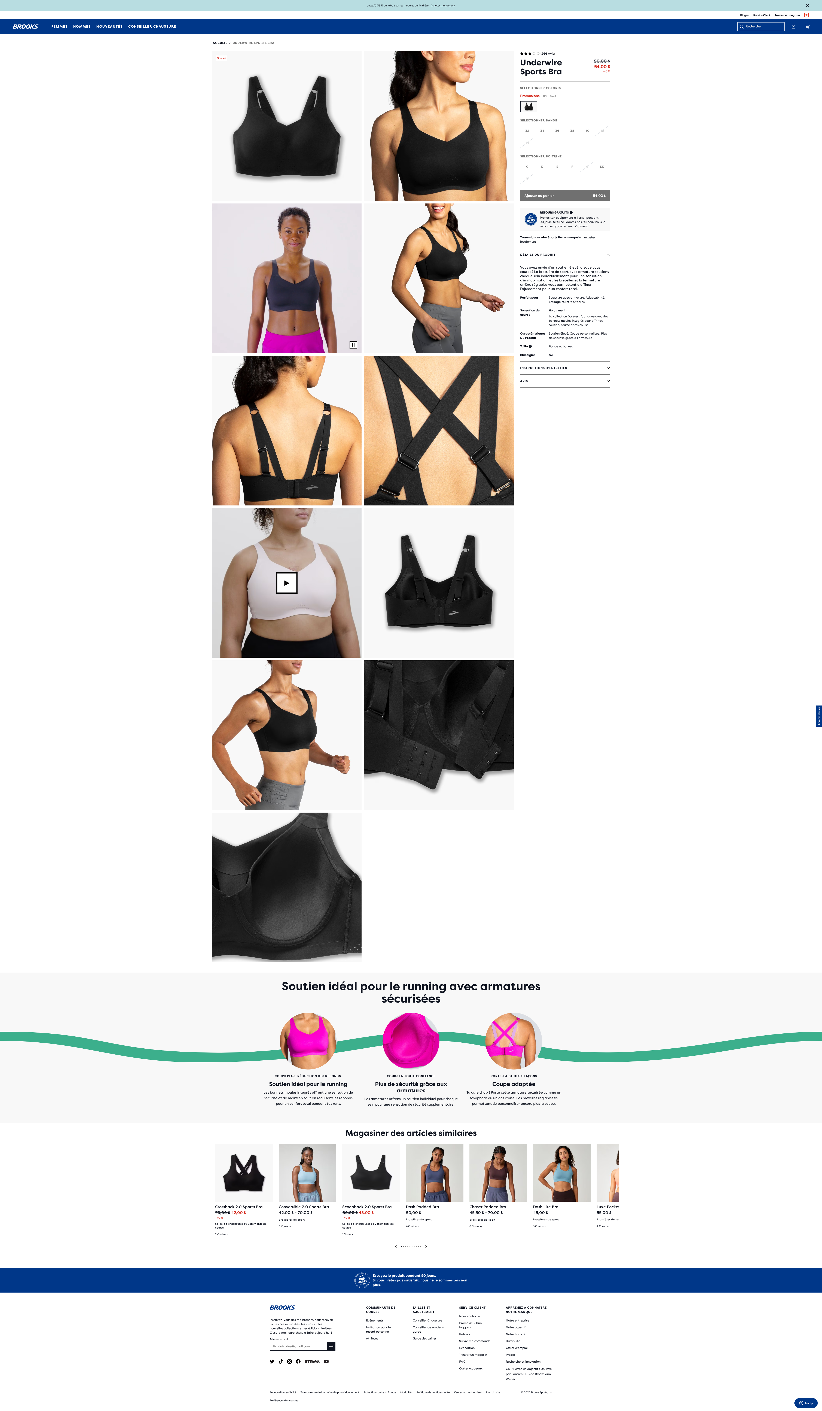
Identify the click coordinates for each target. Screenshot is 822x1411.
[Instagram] (289, 1361)
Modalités (406, 1392)
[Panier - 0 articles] (807, 26)
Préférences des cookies (284, 1400)
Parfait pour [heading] (529, 297)
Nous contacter (470, 1316)
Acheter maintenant (443, 5)
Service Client (761, 15)
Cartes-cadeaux (470, 1368)
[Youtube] (326, 1361)
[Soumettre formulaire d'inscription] (331, 1346)
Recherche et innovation (523, 1361)
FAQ (462, 1361)
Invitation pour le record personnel (378, 1329)
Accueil (220, 43)
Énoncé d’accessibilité (283, 1392)
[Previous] (396, 1246)
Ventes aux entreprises (468, 1392)
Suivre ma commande (474, 1341)
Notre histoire (515, 1334)
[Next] (426, 1246)
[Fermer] (807, 5)
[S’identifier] (793, 26)
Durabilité (513, 1341)
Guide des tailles (424, 1338)
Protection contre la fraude (379, 1392)
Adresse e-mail (279, 1339)
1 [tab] (401, 1247)
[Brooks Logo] (305, 1308)
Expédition (467, 1348)
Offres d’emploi (517, 1348)
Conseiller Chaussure (427, 1320)
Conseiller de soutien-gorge (428, 1329)
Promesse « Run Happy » (470, 1325)
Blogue (744, 15)
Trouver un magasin (787, 15)
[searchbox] (763, 26)
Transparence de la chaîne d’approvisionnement (330, 1392)
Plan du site (493, 1392)
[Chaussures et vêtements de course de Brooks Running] (26, 26)
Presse (510, 1354)
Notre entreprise (517, 1320)
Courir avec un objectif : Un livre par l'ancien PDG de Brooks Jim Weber (529, 1374)
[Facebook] (298, 1361)
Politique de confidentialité (433, 1392)
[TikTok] (280, 1361)
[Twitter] (272, 1361)
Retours (464, 1334)
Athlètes (372, 1338)
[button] (287, 126)
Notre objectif (516, 1327)
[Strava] (312, 1361)
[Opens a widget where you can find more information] (806, 1403)
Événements (374, 1320)
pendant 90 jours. (420, 1275)
